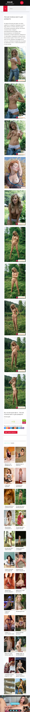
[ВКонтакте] (5, 428)
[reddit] (15, 428)
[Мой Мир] (11, 428)
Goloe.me (11, 3)
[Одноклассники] (7, 428)
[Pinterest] (9, 428)
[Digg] (13, 428)
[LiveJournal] (17, 428)
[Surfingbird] (19, 428)
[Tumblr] (21, 428)
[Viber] (23, 428)
